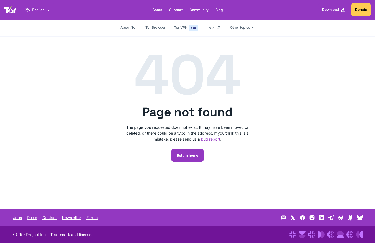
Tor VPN (185, 27)
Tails (210, 28)
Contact (49, 217)
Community (199, 10)
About (157, 10)
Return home (187, 155)
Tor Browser (155, 27)
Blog (219, 10)
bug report (210, 139)
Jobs (17, 217)
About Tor (128, 27)
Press (32, 217)
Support (176, 10)
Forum (92, 217)
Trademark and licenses (71, 234)
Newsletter (71, 217)
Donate (361, 9)
